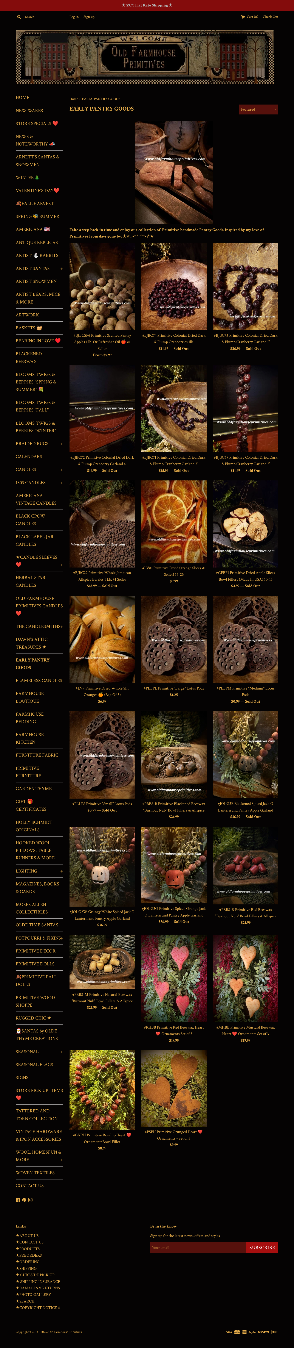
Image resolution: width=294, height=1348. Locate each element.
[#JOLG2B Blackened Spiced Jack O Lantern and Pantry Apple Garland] (245, 754)
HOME (22, 97)
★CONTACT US (29, 1242)
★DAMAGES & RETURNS (38, 1288)
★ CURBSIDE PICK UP (35, 1275)
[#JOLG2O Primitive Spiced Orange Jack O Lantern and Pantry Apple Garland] (173, 865)
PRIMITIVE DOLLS (35, 964)
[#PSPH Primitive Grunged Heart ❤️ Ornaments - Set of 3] (173, 1088)
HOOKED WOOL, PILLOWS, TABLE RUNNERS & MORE (35, 850)
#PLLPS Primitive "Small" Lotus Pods (102, 804)
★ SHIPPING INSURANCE (38, 1281)
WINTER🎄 (28, 178)
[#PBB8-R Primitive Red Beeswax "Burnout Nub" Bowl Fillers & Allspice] (245, 865)
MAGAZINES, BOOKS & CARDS (37, 888)
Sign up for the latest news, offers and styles (185, 1236)
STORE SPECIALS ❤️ (37, 123)
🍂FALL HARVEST (35, 203)
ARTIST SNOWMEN (36, 281)
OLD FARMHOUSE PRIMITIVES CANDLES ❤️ (39, 606)
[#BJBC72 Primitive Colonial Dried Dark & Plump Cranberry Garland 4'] (102, 408)
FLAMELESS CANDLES (39, 680)
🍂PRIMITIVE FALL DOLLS (36, 981)
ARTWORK (27, 315)
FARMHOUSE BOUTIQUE (30, 697)
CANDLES (39, 469)
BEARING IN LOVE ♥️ (38, 341)
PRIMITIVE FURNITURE (28, 772)
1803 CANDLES (39, 483)
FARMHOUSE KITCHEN (30, 738)
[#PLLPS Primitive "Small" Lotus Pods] (102, 754)
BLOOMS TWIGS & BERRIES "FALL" (35, 406)
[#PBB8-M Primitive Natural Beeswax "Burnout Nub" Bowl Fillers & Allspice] (102, 962)
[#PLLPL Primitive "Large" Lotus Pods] (173, 639)
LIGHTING (39, 871)
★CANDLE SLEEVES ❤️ (39, 561)
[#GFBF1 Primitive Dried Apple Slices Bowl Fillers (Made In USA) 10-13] (245, 524)
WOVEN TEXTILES (35, 1173)
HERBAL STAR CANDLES (30, 581)
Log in (74, 16)
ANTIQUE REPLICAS (37, 242)
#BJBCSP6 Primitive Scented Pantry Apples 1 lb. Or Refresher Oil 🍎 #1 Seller (102, 342)
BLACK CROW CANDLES (30, 520)
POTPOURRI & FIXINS (39, 938)
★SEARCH (25, 1301)
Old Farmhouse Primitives (65, 1332)
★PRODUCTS (28, 1249)
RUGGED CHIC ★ (33, 1018)
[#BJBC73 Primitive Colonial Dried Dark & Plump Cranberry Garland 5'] (245, 286)
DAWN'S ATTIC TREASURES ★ (32, 643)
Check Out (270, 16)
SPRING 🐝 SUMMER (37, 216)
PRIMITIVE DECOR (36, 951)
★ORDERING (28, 1262)
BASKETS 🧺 (29, 328)
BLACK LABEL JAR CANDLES (35, 540)
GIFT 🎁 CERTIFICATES (31, 805)
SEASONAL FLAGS (34, 1065)
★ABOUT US (27, 1236)
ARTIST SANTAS (39, 268)
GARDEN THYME (34, 789)
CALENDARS (29, 457)
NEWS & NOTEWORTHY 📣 (35, 140)
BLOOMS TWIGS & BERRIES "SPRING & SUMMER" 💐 (36, 382)
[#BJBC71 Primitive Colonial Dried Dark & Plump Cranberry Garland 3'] (173, 408)
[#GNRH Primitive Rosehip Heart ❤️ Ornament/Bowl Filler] (102, 1090)
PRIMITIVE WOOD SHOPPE (35, 1001)
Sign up (89, 16)
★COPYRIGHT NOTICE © (38, 1307)
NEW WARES (29, 111)
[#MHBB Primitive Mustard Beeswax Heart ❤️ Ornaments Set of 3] (245, 978)
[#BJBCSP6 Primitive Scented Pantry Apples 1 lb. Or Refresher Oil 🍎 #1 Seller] (102, 286)
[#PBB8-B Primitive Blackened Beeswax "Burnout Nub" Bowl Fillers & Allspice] (173, 754)
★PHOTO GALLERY (33, 1294)
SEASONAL (39, 1052)
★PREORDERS (29, 1255)
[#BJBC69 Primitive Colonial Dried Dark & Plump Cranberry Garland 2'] (245, 408)
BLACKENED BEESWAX (29, 357)
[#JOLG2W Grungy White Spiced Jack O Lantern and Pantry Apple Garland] (102, 867)
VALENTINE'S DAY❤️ (37, 191)
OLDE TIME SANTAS (37, 925)
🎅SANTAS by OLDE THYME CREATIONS (37, 1035)
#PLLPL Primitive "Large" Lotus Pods (174, 688)
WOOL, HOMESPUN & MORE (39, 1156)
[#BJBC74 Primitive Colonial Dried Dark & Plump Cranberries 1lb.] (173, 286)
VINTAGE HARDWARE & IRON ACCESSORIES (39, 1135)
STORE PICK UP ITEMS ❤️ (39, 1094)
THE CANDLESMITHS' (39, 626)
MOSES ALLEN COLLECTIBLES (32, 908)
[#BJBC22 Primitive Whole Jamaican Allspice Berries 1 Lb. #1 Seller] (102, 524)
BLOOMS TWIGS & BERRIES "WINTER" (36, 427)
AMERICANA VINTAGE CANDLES (36, 499)
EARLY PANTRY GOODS (33, 664)
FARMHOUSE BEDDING (30, 718)
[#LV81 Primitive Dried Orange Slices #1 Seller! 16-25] (173, 521)
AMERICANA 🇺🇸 (33, 229)
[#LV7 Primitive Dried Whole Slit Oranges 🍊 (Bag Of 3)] (102, 639)
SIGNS (22, 1077)
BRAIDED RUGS (39, 444)
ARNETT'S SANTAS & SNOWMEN (37, 161)
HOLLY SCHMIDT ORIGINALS (34, 826)
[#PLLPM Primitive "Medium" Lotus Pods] (245, 639)
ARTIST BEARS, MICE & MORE (38, 298)
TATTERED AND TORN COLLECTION (37, 1115)
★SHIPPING (26, 1268)
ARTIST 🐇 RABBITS (37, 255)
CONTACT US (30, 1186)
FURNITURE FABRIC (37, 755)
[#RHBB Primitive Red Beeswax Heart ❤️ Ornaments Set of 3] (173, 978)
